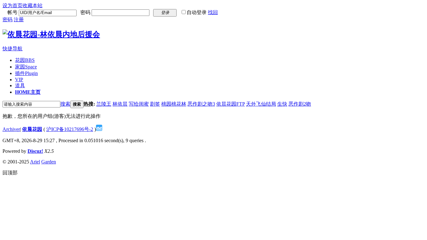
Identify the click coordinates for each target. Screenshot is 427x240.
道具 (20, 85)
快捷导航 (13, 48)
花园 (25, 60)
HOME (28, 92)
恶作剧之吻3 (201, 104)
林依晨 (120, 104)
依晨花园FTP (230, 104)
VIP (19, 79)
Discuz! (35, 151)
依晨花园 (32, 129)
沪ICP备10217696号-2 (69, 129)
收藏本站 (33, 5)
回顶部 (10, 172)
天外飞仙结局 (261, 104)
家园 (26, 66)
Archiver (11, 129)
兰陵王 (103, 104)
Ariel (35, 161)
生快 (282, 104)
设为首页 (13, 5)
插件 (26, 73)
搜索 (65, 104)
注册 (19, 19)
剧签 (155, 104)
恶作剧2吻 (300, 104)
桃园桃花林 (173, 104)
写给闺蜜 (139, 104)
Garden (48, 161)
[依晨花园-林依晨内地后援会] (51, 34)
